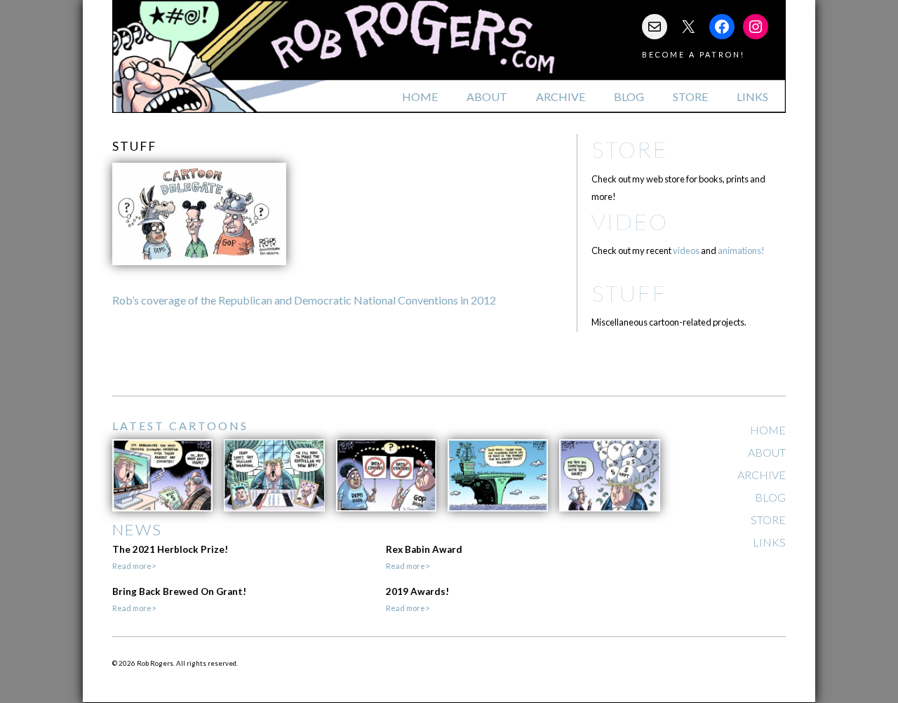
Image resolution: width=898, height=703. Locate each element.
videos (686, 250)
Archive (560, 96)
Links (752, 96)
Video (629, 221)
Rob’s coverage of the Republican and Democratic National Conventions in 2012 (304, 300)
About (487, 96)
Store (690, 96)
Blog (629, 96)
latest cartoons (180, 425)
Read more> (134, 565)
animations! (741, 250)
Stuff (628, 293)
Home (420, 96)
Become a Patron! (693, 54)
